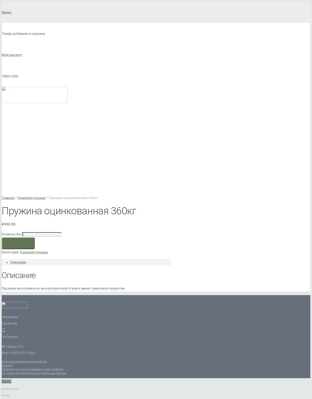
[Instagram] (3, 330)
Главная (8, 198)
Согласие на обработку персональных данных (34, 373)
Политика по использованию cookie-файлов (32, 369)
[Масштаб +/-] (16, 389)
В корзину (18, 243)
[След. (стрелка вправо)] (7, 395)
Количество (11, 234)
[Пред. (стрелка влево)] (3, 395)
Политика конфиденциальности (24, 361)
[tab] (90, 262)
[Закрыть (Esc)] (3, 389)
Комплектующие (31, 198)
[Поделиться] (7, 389)
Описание (18, 262)
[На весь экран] (12, 389)
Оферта (7, 365)
